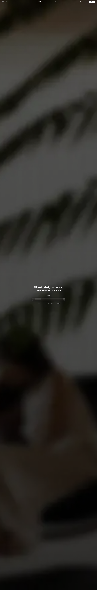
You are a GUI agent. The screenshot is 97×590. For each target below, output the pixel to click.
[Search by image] (33, 299)
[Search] (64, 299)
